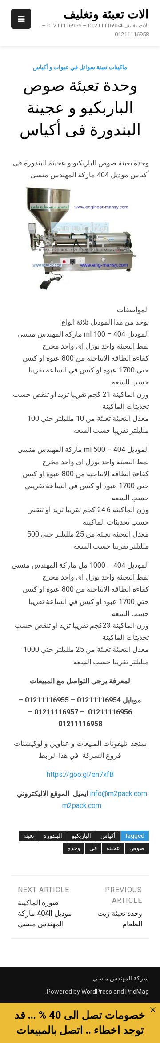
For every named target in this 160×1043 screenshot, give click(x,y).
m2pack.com (80, 805)
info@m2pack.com (118, 793)
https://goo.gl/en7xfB (80, 774)
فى (93, 848)
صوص (136, 848)
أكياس (108, 835)
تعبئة (28, 835)
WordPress (96, 991)
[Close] (153, 1010)
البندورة (53, 835)
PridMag (137, 991)
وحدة (74, 848)
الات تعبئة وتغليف (106, 14)
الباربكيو (81, 835)
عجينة (113, 848)
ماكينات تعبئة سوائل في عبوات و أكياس (80, 67)
